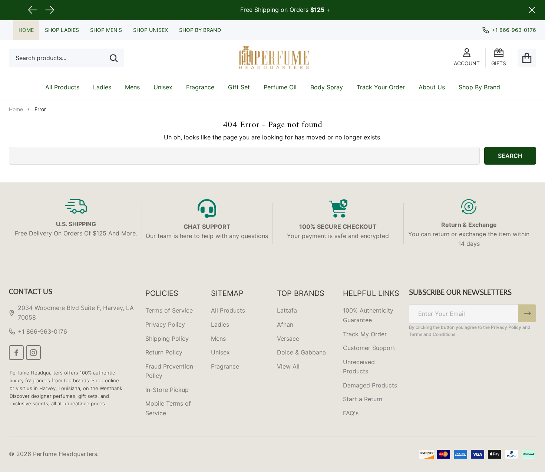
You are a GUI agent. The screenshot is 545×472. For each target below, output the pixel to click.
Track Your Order (381, 87)
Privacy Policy (165, 324)
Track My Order (365, 334)
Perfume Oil (280, 87)
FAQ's (351, 413)
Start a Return (362, 399)
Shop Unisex (150, 30)
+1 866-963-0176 (42, 331)
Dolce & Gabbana (301, 352)
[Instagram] (33, 352)
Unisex (162, 87)
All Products (62, 87)
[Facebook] (16, 352)
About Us (432, 87)
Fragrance (200, 87)
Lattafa (287, 310)
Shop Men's (106, 30)
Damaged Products (370, 385)
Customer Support (369, 347)
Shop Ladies (62, 30)
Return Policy (163, 352)
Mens (132, 87)
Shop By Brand (200, 30)
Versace (288, 338)
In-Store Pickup (167, 389)
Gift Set (239, 87)
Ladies (102, 87)
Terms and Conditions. (432, 334)
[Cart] (527, 58)
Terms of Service (169, 310)
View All (288, 366)
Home (26, 30)
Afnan (285, 324)
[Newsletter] (527, 313)
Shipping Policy (167, 338)
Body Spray (326, 87)
